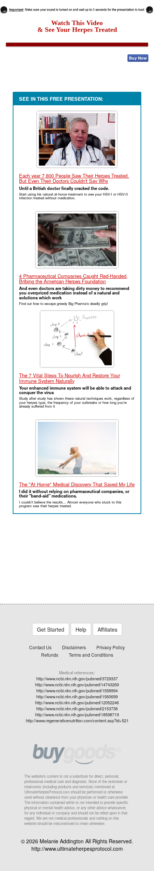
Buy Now (138, 58)
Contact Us (40, 647)
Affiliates (107, 629)
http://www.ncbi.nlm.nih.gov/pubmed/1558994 (77, 690)
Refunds (49, 654)
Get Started (50, 629)
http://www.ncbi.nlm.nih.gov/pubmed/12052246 (77, 702)
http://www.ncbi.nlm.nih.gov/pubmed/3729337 (77, 678)
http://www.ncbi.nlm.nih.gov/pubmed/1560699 (77, 696)
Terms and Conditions (91, 654)
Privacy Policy (110, 647)
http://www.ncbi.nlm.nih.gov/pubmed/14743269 (77, 684)
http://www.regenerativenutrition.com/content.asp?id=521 (77, 720)
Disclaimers (74, 647)
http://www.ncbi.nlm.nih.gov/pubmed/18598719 (77, 714)
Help (81, 629)
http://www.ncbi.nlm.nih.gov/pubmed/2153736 (77, 708)
